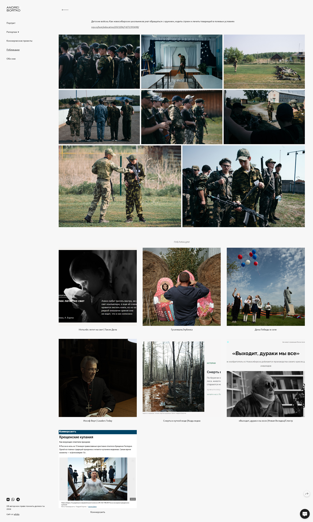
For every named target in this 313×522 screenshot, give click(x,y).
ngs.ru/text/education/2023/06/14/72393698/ (115, 26)
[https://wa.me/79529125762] (13, 499)
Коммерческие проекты (19, 40)
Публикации (13, 49)
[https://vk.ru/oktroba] (8, 499)
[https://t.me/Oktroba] (18, 499)
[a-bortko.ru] (13, 9)
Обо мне (11, 58)
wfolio (16, 514)
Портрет (11, 22)
